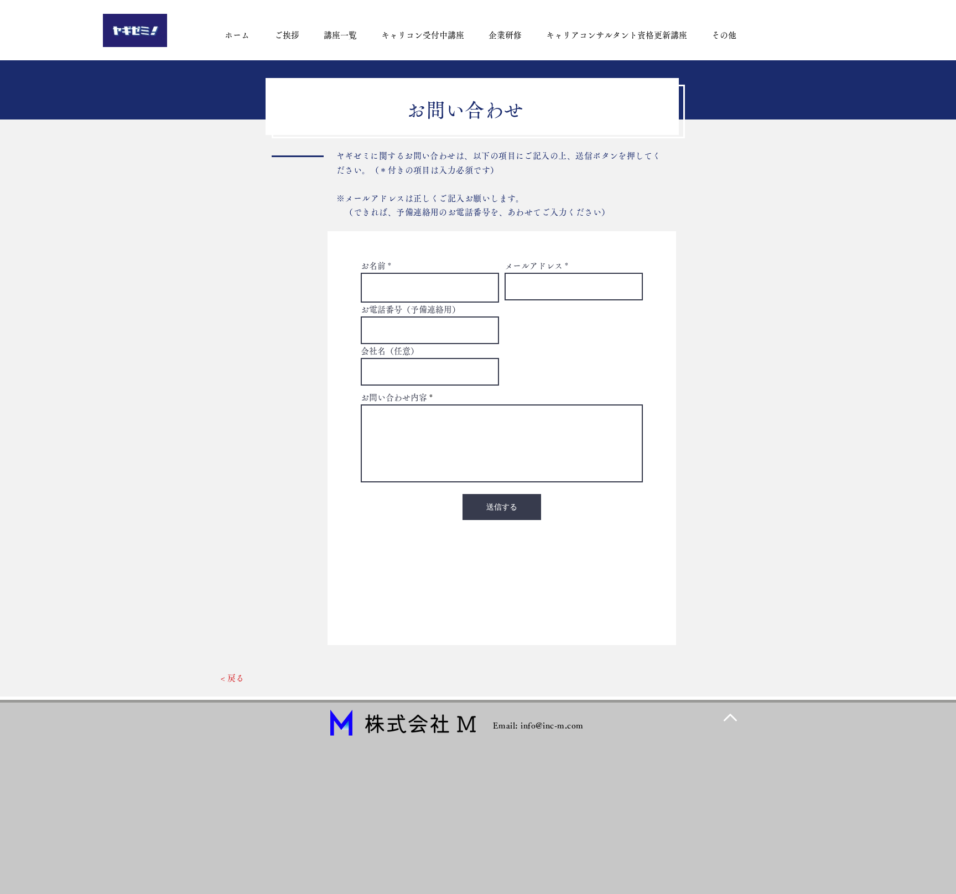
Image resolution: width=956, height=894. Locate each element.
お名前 (373, 266)
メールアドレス (534, 266)
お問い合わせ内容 (394, 397)
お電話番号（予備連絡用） (410, 309)
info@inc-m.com (552, 725)
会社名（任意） (390, 351)
